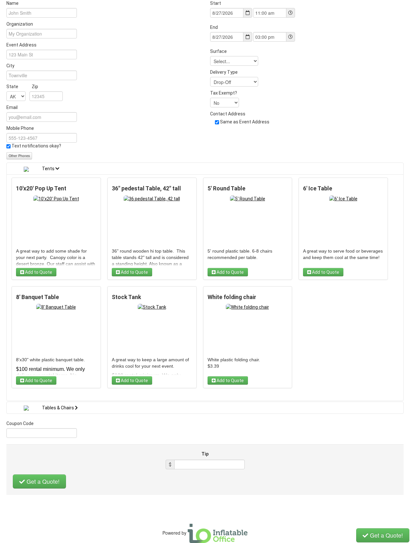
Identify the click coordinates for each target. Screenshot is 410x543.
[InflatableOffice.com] (218, 533)
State (22, 86)
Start (215, 3)
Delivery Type (224, 72)
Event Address (21, 44)
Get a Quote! (42, 481)
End (214, 27)
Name (12, 3)
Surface (218, 51)
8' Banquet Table (37, 297)
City (10, 65)
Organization (19, 24)
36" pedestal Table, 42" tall (146, 188)
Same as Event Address (244, 121)
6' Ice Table (317, 188)
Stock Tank (126, 297)
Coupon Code (20, 423)
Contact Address (227, 113)
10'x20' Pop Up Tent (41, 188)
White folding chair (232, 297)
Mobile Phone (20, 128)
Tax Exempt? (223, 93)
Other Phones (19, 155)
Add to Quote (38, 272)
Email (12, 107)
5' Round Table (226, 188)
